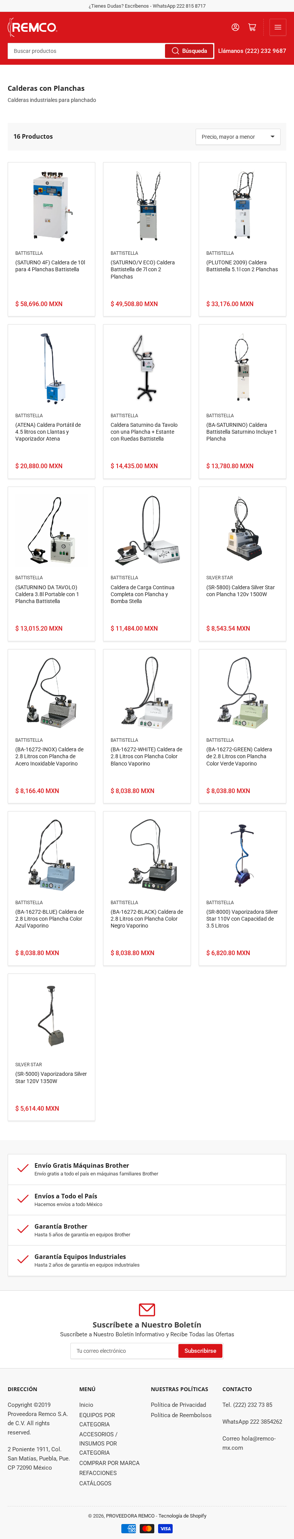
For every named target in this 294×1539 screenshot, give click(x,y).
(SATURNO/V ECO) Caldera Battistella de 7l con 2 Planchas (143, 269)
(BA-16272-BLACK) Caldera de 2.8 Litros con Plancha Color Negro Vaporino (147, 919)
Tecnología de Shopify (182, 1516)
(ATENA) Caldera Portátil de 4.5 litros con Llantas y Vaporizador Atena (48, 432)
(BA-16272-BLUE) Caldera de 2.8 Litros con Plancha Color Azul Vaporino (49, 919)
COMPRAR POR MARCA (109, 1463)
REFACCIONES (98, 1473)
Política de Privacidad (178, 1404)
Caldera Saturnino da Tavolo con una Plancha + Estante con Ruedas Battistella (144, 432)
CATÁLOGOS (95, 1483)
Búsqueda (194, 51)
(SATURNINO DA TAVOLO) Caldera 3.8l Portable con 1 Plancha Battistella (47, 594)
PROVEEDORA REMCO (130, 1516)
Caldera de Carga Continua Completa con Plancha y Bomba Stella (143, 594)
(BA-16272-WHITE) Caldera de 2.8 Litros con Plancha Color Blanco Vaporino (146, 756)
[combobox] (111, 51)
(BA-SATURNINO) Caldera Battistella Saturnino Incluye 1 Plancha (241, 432)
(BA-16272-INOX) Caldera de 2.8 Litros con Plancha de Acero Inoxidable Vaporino (49, 756)
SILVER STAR (219, 577)
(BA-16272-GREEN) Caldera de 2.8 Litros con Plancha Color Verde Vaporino (239, 756)
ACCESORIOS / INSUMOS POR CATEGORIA (98, 1443)
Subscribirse (200, 1350)
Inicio (86, 1404)
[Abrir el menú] (278, 27)
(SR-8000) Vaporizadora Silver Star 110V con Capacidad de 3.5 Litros (242, 919)
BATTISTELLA (29, 253)
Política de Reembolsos (181, 1415)
